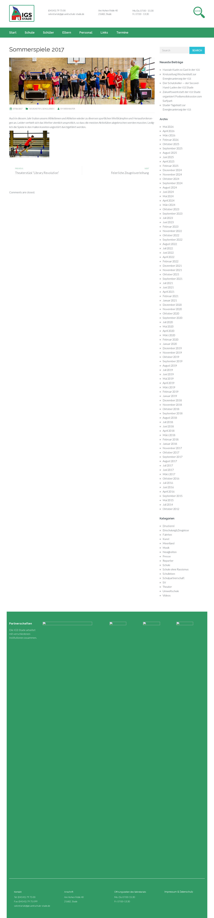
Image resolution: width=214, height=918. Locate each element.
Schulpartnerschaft (173, 578)
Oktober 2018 (171, 408)
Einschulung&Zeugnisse (176, 530)
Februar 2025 (170, 165)
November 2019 (172, 352)
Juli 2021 (168, 283)
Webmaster (69, 109)
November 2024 (172, 174)
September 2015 (172, 495)
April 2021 (168, 291)
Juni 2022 (168, 252)
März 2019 (169, 387)
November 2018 (172, 404)
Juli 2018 (168, 421)
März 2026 (169, 135)
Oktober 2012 (171, 508)
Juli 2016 (168, 482)
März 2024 (169, 204)
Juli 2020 (168, 322)
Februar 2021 (170, 296)
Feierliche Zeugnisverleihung (130, 173)
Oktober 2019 (171, 356)
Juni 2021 (168, 287)
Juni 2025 (168, 157)
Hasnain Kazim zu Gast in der (181, 69)
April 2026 (168, 130)
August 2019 (170, 365)
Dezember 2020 (172, 304)
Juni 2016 (168, 487)
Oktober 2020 (171, 313)
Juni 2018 (168, 426)
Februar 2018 (170, 439)
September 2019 (172, 361)
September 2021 (172, 278)
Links (104, 32)
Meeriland (168, 543)
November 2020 (172, 309)
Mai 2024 (168, 196)
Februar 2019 (170, 391)
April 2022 (168, 256)
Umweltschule (171, 591)
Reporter (168, 560)
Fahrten (167, 534)
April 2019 (168, 382)
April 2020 (168, 330)
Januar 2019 (170, 395)
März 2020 (169, 335)
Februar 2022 (170, 261)
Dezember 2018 (172, 400)
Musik (166, 547)
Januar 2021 (170, 300)
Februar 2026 (170, 139)
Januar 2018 (170, 443)
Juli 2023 (168, 217)
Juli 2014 (168, 504)
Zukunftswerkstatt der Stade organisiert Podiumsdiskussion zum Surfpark (182, 96)
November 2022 (172, 230)
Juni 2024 (168, 191)
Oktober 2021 (171, 274)
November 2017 (172, 448)
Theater (167, 586)
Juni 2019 (168, 374)
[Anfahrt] (94, 10)
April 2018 (168, 430)
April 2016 (168, 491)
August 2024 (170, 187)
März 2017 (169, 474)
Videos (167, 595)
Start (12, 32)
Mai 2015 (168, 500)
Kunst (166, 538)
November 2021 (172, 269)
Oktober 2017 (171, 452)
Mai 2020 (168, 326)
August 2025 (170, 152)
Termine (122, 32)
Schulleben (48, 109)
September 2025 (172, 148)
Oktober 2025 (171, 144)
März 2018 (169, 435)
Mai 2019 (168, 378)
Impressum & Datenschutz (179, 891)
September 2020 (172, 317)
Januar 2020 (170, 343)
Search (197, 50)
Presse (167, 556)
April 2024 (168, 200)
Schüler (48, 32)
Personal (85, 32)
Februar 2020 (170, 339)
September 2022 (172, 239)
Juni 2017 (168, 469)
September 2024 (172, 183)
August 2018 (170, 417)
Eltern (66, 32)
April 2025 (168, 161)
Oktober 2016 (171, 478)
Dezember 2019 (172, 348)
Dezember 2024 (172, 170)
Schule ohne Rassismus (176, 569)
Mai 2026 (168, 126)
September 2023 (172, 213)
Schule (30, 32)
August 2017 (170, 461)
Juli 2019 (168, 369)
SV (164, 582)
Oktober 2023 (171, 209)
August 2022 (170, 243)
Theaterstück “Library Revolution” (37, 173)
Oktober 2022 (171, 235)
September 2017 (172, 456)
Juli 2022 (168, 248)
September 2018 (172, 413)
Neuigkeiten (35, 109)
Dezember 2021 (172, 265)
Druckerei (168, 525)
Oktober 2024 (171, 178)
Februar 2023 (170, 226)
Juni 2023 (168, 222)
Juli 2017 (168, 465)
